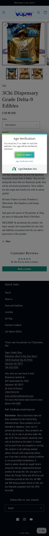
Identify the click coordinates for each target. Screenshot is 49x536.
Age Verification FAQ (24, 161)
